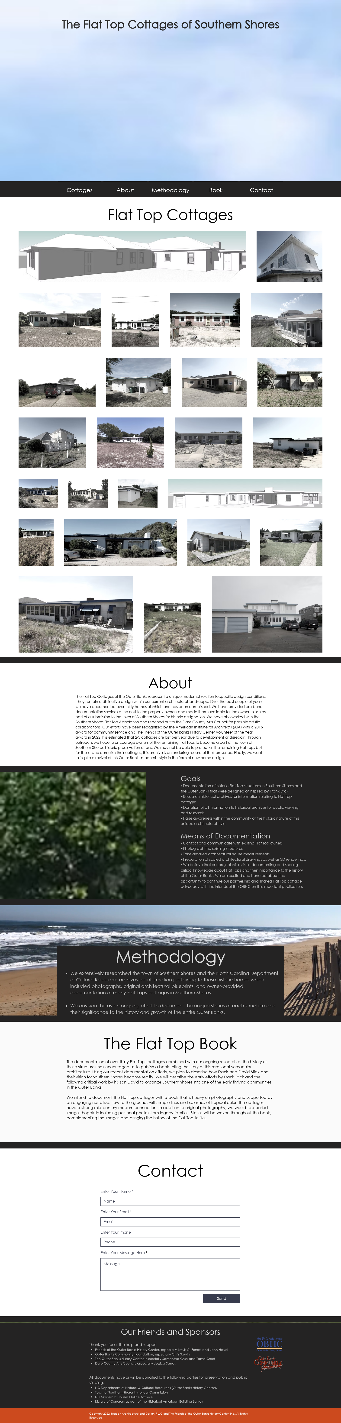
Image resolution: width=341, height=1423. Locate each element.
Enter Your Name (116, 1191)
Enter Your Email (115, 1212)
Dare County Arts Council (115, 1363)
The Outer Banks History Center (119, 1358)
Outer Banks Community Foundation (124, 1354)
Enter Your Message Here (123, 1253)
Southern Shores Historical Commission (138, 1392)
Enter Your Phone (116, 1232)
